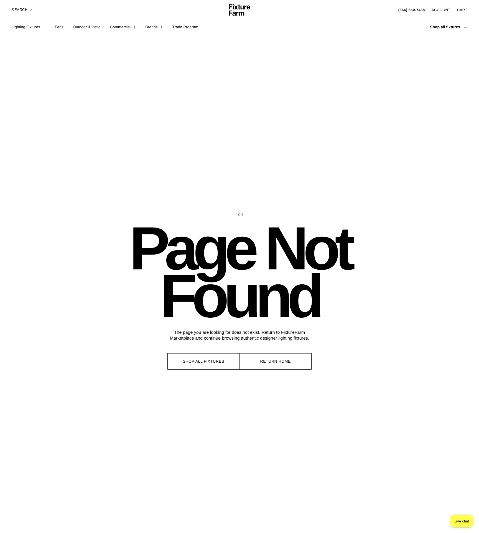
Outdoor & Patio (87, 27)
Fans (59, 27)
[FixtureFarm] (239, 9)
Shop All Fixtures (203, 361)
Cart (462, 10)
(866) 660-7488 (411, 10)
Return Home (275, 361)
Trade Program (185, 27)
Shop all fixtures (448, 27)
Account (441, 10)
